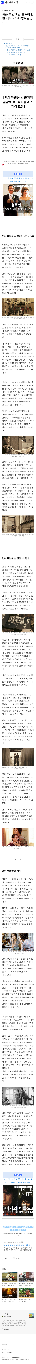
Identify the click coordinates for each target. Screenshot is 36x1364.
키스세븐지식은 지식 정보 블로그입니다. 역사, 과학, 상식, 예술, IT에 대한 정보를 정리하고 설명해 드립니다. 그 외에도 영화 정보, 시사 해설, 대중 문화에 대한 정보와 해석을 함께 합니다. (14, 1323)
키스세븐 (5, 1314)
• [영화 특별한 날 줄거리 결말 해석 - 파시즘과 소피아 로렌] (17, 47)
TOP (32, 1344)
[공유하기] (9, 1258)
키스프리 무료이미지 (7, 1352)
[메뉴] (32, 2)
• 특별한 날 (8, 43)
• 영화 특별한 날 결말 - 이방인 (16, 52)
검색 (27, 2)
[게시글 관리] (11, 1258)
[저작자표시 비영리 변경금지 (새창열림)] (24, 1258)
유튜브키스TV (5, 1349)
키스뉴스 (4, 1347)
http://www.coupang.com (12, 1242)
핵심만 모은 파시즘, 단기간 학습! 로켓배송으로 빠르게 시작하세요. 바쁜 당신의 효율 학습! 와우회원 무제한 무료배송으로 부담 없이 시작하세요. (18, 1249)
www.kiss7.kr (16, 1357)
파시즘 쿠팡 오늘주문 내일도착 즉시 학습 (18, 1245)
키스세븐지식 (11, 2)
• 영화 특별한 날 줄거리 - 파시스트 (18, 50)
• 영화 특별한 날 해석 (13, 55)
